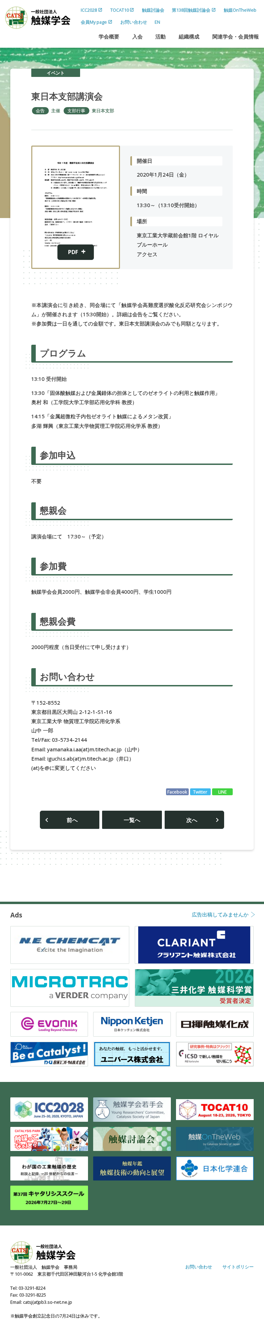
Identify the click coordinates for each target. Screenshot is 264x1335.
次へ (191, 820)
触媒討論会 (153, 10)
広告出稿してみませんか (220, 915)
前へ (72, 820)
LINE (222, 792)
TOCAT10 (119, 10)
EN (157, 22)
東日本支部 (103, 110)
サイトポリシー (238, 1267)
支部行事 (76, 110)
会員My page (94, 22)
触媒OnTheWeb (240, 10)
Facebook (177, 792)
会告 (40, 110)
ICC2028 (89, 10)
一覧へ (132, 820)
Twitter (200, 792)
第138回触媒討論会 (191, 10)
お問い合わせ (133, 22)
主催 (55, 110)
